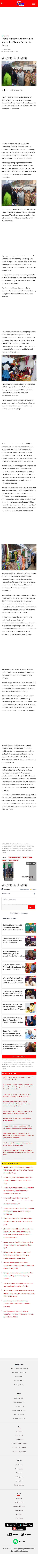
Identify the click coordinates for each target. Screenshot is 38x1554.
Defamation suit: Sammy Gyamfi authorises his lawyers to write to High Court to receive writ (19, 1201)
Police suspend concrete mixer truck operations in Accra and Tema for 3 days (18, 1180)
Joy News (19, 1431)
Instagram (19, 1477)
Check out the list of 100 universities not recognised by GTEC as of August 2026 (18, 1221)
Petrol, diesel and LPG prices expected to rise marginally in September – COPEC (17, 1113)
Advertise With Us (19, 1373)
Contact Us (19, 1377)
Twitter (19, 1473)
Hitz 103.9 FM (19, 1406)
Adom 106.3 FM (19, 1402)
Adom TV (19, 1435)
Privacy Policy (19, 1385)
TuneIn (15, 1535)
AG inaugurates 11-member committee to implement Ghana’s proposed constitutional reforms (19, 1190)
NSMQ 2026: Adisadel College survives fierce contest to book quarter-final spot (18, 1245)
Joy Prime (19, 1439)
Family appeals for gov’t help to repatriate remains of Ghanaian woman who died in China (19, 1314)
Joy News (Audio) (19, 1452)
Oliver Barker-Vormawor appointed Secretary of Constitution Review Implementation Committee (17, 1255)
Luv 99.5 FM (19, 1414)
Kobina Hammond (14, 857)
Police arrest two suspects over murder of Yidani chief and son (18, 1079)
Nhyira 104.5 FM (19, 1418)
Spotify (21, 1541)
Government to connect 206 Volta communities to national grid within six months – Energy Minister (16, 1105)
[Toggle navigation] (34, 4)
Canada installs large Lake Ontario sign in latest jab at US (17, 1121)
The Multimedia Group (19, 1369)
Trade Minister (13, 860)
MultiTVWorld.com (19, 1444)
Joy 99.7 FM (19, 1398)
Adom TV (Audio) (19, 1448)
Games (19, 1498)
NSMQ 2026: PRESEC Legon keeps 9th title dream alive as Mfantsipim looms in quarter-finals (18, 1170)
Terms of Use (19, 1381)
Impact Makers (19, 1506)
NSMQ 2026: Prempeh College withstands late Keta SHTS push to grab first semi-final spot (18, 1154)
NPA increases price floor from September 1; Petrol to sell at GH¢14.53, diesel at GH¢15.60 (19, 1265)
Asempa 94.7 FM (19, 1410)
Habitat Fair (19, 1502)
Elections (19, 1518)
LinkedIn (19, 1481)
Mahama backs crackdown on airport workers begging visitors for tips (18, 1284)
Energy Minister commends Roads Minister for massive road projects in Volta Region (17, 1128)
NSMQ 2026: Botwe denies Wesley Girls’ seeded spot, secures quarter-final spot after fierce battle (19, 1293)
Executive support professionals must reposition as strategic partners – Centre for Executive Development (18, 1137)
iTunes (28, 1535)
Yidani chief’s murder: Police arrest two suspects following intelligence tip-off (16, 1096)
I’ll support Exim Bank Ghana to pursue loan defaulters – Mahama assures (17, 1304)
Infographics (19, 1485)
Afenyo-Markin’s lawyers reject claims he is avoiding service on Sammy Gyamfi (18, 1276)
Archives (19, 1514)
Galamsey (19, 1510)
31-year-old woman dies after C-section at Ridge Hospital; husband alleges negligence (19, 1211)
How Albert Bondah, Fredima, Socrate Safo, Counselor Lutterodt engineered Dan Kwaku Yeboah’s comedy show (18, 1088)
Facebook (19, 1469)
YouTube (19, 1465)
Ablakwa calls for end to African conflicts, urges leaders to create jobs (17, 1145)
